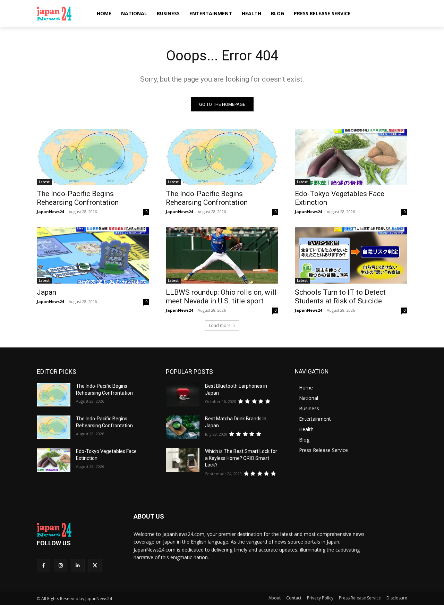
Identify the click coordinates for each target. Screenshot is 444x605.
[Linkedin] (77, 565)
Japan (46, 292)
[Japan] (93, 255)
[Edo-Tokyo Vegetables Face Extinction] (351, 157)
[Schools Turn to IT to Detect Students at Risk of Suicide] (351, 255)
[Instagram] (60, 565)
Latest (44, 181)
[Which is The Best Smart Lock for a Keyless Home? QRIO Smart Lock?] (182, 460)
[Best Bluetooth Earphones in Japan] (182, 394)
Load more (220, 325)
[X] (95, 565)
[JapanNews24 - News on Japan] (77, 530)
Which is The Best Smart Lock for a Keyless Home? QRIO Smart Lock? (241, 458)
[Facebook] (43, 565)
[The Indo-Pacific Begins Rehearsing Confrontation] (93, 157)
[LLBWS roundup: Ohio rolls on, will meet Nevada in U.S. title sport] (222, 255)
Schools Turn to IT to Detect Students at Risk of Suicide (340, 296)
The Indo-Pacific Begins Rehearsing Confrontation (78, 198)
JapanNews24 (50, 211)
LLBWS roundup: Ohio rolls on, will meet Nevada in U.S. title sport (221, 296)
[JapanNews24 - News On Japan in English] (61, 13)
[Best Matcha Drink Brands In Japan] (182, 427)
